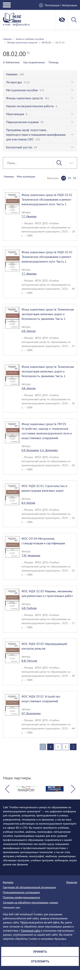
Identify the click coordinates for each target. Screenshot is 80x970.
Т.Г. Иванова (29, 216)
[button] (7, 789)
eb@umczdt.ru (21, 24)
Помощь (53, 62)
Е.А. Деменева (49, 450)
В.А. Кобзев (28, 503)
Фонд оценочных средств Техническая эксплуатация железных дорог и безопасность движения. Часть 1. (48, 371)
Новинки (9, 176)
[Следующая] (73, 747)
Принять (40, 951)
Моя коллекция (26, 176)
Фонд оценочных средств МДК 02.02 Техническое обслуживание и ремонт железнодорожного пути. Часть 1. (47, 256)
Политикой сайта (30, 930)
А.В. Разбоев (29, 608)
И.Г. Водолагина (31, 713)
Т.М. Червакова (31, 555)
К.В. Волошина (30, 450)
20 (69, 178)
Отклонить (40, 961)
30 (74, 178)
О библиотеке (11, 62)
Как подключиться (34, 62)
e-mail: (7, 24)
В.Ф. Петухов (29, 660)
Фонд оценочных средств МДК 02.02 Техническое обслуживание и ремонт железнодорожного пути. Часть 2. (47, 199)
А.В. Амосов (29, 331)
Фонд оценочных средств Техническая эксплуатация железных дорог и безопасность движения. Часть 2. (48, 314)
